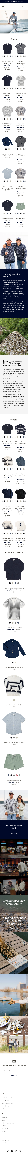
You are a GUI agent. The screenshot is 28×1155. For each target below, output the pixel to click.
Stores (3, 1120)
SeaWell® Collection (7, 1098)
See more (14, 833)
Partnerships (5, 1128)
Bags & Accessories (7, 1103)
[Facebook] (12, 1151)
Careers (4, 1131)
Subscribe (14, 1076)
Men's (14, 39)
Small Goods (5, 1106)
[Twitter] (7, 1151)
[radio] (4, 56)
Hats (3, 1108)
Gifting (4, 1125)
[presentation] (12, 56)
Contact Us (5, 1143)
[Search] (22, 6)
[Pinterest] (20, 1151)
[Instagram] (16, 1151)
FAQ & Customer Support (9, 1123)
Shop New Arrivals (14, 553)
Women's (14, 420)
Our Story (4, 1117)
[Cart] (25, 6)
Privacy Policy (6, 1140)
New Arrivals (5, 1100)
